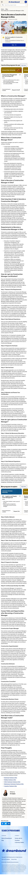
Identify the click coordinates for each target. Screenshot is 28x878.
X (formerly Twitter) (19, 842)
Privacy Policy (14, 859)
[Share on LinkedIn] (8, 823)
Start (13, 45)
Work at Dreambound (7, 838)
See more (23, 65)
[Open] (25, 5)
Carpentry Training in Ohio (10, 786)
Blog (7, 9)
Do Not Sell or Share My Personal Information (10, 862)
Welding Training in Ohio (10, 779)
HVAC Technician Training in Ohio (12, 781)
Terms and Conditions (6, 859)
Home (2, 9)
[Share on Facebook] (2, 823)
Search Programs (11, 830)
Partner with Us (18, 838)
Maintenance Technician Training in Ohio (14, 784)
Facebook (17, 840)
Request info (15, 90)
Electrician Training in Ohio (10, 777)
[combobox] (16, 5)
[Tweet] (5, 823)
